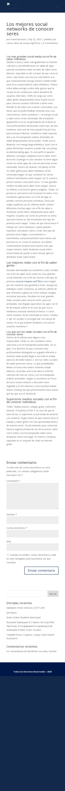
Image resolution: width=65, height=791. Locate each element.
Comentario (13, 480)
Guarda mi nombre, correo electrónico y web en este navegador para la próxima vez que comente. (31, 558)
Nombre (11, 514)
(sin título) (11, 612)
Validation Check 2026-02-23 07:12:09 (25, 607)
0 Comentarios (50, 43)
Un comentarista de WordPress (22, 651)
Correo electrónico (16, 527)
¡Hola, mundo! (49, 651)
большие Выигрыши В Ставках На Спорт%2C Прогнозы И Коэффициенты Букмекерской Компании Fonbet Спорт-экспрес (30, 626)
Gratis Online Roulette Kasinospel (23, 617)
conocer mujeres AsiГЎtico (29, 281)
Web (8, 541)
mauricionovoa (18, 39)
